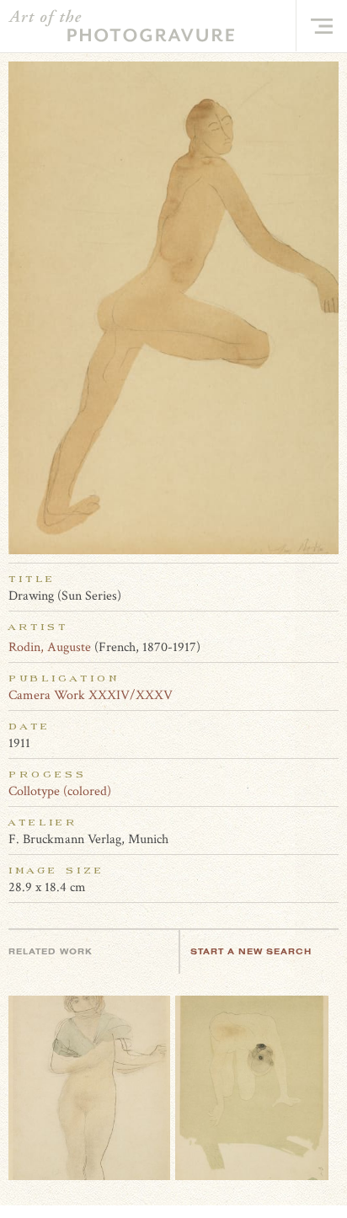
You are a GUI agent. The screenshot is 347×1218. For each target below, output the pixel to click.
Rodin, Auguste (49, 647)
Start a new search (251, 951)
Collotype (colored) (59, 791)
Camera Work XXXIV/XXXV (90, 695)
